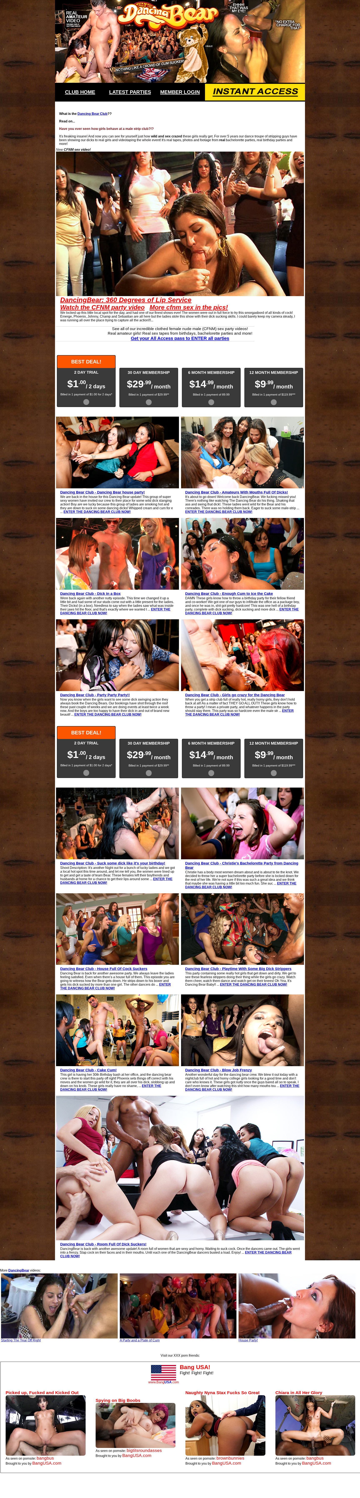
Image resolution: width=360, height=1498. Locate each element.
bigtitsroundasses (144, 1450)
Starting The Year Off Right (21, 1340)
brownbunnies (230, 1458)
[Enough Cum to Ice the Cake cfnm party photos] (242, 588)
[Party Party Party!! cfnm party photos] (117, 690)
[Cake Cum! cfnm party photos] (117, 1065)
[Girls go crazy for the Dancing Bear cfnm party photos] (242, 690)
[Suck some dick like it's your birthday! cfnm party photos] (117, 858)
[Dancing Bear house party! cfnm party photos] (117, 487)
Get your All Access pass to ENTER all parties (180, 338)
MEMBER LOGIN (180, 92)
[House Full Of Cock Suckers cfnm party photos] (117, 963)
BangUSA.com (46, 1463)
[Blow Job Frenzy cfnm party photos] (242, 1065)
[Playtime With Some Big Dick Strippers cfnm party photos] (242, 963)
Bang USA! (195, 1367)
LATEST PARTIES (130, 92)
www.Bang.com (163, 1382)
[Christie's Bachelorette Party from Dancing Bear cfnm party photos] (242, 858)
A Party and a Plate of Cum (140, 1340)
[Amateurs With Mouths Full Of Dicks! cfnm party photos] (242, 487)
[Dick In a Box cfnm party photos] (117, 588)
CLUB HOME (80, 92)
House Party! (248, 1340)
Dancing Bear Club (93, 114)
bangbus (45, 1458)
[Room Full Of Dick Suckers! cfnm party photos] (180, 1239)
